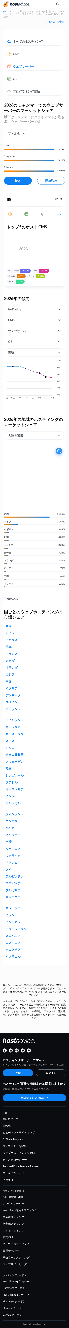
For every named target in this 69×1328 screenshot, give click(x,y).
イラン (10, 915)
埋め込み (51, 180)
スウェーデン (15, 761)
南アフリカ (13, 727)
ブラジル (12, 782)
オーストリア (15, 789)
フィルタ (14, 133)
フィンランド (15, 814)
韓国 (9, 768)
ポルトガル (13, 803)
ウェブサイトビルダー (16, 1264)
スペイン (12, 702)
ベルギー (12, 828)
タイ (9, 869)
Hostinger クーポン (14, 1301)
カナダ (7, 552)
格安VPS (8, 1237)
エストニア (13, 942)
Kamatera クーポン (14, 1287)
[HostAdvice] (16, 4)
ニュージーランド (18, 929)
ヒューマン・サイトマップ (19, 1132)
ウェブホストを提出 (15, 1146)
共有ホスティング (13, 1216)
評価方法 (50, 21)
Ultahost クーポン (13, 1308)
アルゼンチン (15, 876)
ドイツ (7, 521)
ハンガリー (13, 821)
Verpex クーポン (12, 1314)
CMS (16, 54)
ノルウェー (13, 835)
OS (15, 79)
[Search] (57, 4)
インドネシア (15, 922)
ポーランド (13, 709)
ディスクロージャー (15, 1159)
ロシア (7, 568)
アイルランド (15, 720)
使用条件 (8, 1179)
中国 (6, 576)
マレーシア (13, 908)
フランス (8, 545)
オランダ (8, 560)
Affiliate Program (13, 1139)
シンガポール (15, 775)
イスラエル (13, 956)
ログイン (51, 1072)
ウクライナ (13, 855)
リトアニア (13, 897)
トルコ (10, 748)
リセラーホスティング (16, 1257)
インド (10, 796)
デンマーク (13, 695)
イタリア (8, 583)
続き (18, 180)
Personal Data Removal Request (21, 1166)
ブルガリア (13, 890)
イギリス (8, 529)
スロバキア (13, 883)
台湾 (9, 842)
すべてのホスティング (28, 41)
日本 (6, 537)
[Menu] (63, 4)
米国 (6, 513)
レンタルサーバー (13, 1203)
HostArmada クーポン (16, 1294)
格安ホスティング (13, 1223)
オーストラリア (16, 734)
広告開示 (61, 21)
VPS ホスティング (13, 1230)
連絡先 (7, 1125)
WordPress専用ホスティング (20, 1210)
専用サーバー (11, 1250)
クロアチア (13, 949)
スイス (10, 741)
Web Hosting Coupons (16, 1281)
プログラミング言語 (26, 91)
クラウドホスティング (16, 1243)
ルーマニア (13, 848)
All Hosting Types (13, 1196)
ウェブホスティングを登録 (19, 1152)
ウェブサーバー (23, 66)
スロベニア (13, 936)
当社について (11, 1119)
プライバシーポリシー (16, 1173)
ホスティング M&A (32, 1097)
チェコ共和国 (15, 754)
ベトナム (12, 862)
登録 (18, 1072)
